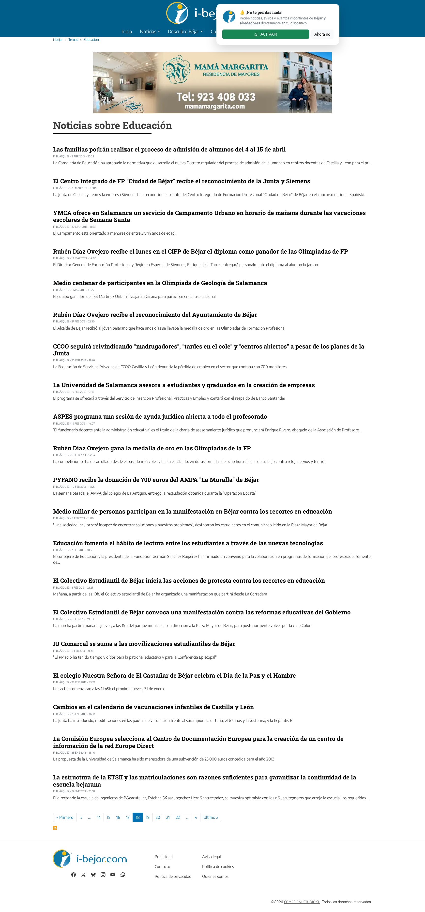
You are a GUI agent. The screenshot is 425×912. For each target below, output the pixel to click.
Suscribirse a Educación (55, 828)
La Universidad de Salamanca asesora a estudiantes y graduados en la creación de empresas (184, 385)
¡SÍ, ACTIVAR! (265, 34)
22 (178, 817)
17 (128, 817)
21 (168, 817)
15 (108, 817)
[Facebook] (73, 874)
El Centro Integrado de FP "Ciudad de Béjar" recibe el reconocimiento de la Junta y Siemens (181, 181)
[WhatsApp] (123, 874)
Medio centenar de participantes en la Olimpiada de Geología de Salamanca (160, 283)
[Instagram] (103, 874)
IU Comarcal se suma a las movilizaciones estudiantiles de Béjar (144, 644)
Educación (91, 39)
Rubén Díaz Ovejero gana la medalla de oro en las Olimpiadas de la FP (152, 448)
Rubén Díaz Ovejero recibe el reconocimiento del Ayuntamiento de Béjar (155, 315)
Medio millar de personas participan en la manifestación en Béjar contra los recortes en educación (192, 511)
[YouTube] (113, 874)
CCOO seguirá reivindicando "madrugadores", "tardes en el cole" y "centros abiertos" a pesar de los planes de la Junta (208, 349)
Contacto (162, 866)
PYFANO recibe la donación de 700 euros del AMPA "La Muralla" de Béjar (156, 480)
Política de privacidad (173, 876)
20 (158, 817)
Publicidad (164, 856)
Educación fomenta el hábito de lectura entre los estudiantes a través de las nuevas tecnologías (188, 543)
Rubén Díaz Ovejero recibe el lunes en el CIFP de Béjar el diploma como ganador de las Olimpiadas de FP (200, 251)
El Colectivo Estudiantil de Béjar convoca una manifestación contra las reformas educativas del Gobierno (202, 612)
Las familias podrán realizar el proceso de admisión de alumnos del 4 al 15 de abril (169, 149)
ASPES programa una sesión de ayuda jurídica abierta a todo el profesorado (160, 416)
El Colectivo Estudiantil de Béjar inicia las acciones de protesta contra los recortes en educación (189, 580)
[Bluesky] (93, 874)
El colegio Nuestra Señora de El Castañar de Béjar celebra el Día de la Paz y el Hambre (174, 675)
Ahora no (322, 34)
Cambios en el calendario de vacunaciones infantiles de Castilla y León (153, 707)
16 (118, 817)
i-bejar (58, 39)
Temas (73, 39)
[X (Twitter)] (83, 874)
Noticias (148, 31)
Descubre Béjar (183, 31)
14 (99, 817)
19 (148, 817)
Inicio (126, 31)
